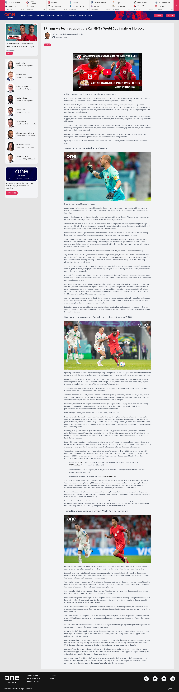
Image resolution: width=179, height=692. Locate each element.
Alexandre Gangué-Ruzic (25, 133)
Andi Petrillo (20, 63)
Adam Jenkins (21, 121)
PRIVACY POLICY (33, 681)
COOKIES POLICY (33, 679)
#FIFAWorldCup (74, 465)
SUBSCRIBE (12, 193)
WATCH (170, 15)
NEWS (30, 15)
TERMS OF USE (32, 676)
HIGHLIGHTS (40, 15)
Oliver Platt (20, 110)
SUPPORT (51, 679)
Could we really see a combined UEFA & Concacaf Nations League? (20, 45)
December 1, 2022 (110, 476)
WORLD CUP (61, 15)
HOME (23, 15)
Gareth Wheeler (22, 86)
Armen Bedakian (22, 156)
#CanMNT (81, 462)
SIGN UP (158, 15)
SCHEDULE (50, 15)
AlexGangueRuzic (62, 37)
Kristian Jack (21, 75)
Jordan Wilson (21, 98)
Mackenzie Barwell (23, 145)
